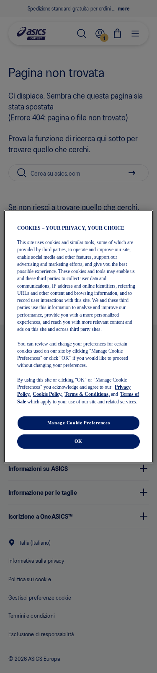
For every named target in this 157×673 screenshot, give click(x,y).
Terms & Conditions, (87, 394)
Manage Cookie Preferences (78, 422)
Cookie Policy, (47, 394)
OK (78, 441)
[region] (78, 336)
